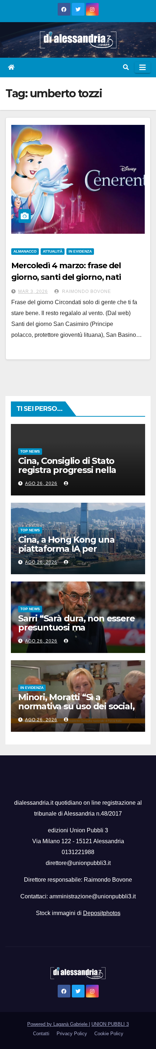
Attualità (52, 251)
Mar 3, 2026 (33, 291)
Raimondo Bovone (86, 291)
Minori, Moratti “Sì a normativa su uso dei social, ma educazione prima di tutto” (76, 711)
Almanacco (25, 251)
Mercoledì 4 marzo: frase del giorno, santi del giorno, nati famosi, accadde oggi (66, 277)
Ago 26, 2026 (41, 483)
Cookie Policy (108, 1033)
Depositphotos (101, 913)
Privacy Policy (72, 1033)
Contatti (41, 1033)
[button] (126, 67)
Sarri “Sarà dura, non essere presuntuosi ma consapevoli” (76, 627)
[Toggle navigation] (143, 67)
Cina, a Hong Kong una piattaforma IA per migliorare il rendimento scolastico (70, 553)
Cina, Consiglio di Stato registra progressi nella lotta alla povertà (67, 470)
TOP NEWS (30, 451)
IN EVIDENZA (80, 251)
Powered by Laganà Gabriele (58, 1024)
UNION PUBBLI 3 (110, 1024)
